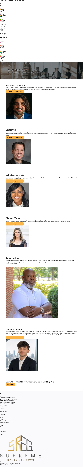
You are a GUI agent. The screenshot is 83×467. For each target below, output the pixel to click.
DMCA (1, 428)
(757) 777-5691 (18, 224)
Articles (1, 38)
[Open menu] (0, 61)
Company (2, 408)
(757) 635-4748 (18, 91)
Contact (2, 41)
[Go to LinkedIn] (0, 5)
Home (1, 29)
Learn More (10, 337)
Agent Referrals (3, 37)
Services (2, 416)
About (1, 40)
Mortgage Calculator (5, 422)
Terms (1, 426)
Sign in (4, 24)
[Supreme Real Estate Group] (20, 460)
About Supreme (3, 411)
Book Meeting (10, 384)
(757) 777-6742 (19, 337)
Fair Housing (3, 431)
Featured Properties (4, 34)
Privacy (1, 425)
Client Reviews (3, 413)
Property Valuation (4, 420)
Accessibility (3, 430)
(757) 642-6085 (18, 181)
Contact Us (2, 414)
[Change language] (1, 6)
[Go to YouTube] (0, 4)
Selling (1, 30)
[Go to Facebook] (0, 1)
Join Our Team (3, 33)
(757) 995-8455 (18, 137)
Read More (9, 91)
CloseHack (9, 464)
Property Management (5, 36)
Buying (1, 31)
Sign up (1, 24)
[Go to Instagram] (0, 3)
